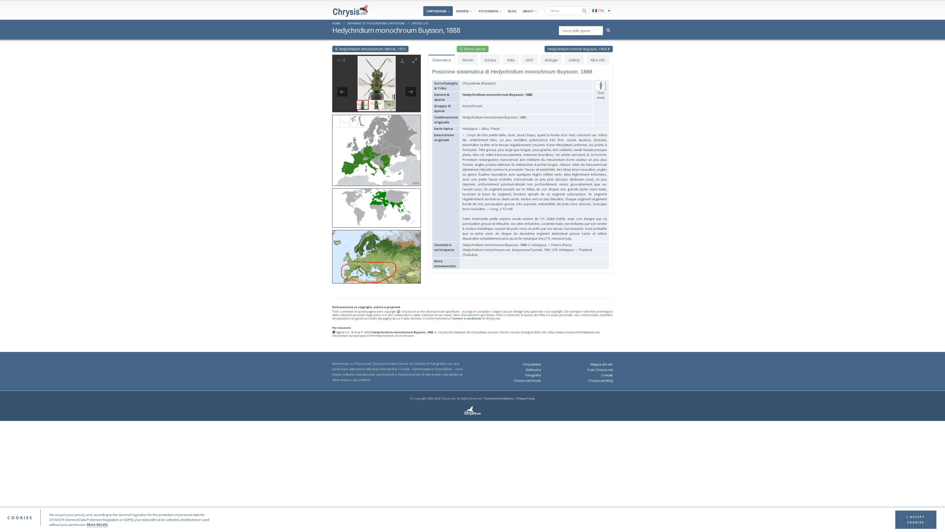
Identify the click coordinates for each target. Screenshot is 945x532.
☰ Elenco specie (473, 49)
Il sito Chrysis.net (600, 369)
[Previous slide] (342, 92)
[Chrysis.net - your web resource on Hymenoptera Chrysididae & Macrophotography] (350, 10)
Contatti (607, 375)
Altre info (598, 60)
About (528, 11)
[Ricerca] (584, 10)
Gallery (574, 60)
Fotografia (488, 11)
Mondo (467, 60)
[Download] (402, 60)
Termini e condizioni (466, 318)
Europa (490, 60)
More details (97, 524)
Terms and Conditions (498, 398)
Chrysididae (436, 11)
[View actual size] (390, 60)
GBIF (530, 60)
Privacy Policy (525, 398)
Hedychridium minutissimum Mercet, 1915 (371, 49)
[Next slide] (411, 92)
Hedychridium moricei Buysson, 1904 (578, 49)
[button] (376, 148)
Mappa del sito (602, 364)
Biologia (551, 60)
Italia (511, 60)
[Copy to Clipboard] (334, 332)
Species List (420, 23)
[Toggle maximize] (415, 60)
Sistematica (441, 60)
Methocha (533, 369)
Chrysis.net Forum (527, 380)
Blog (512, 11)
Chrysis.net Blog (600, 380)
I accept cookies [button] (916, 519)
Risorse (462, 11)
